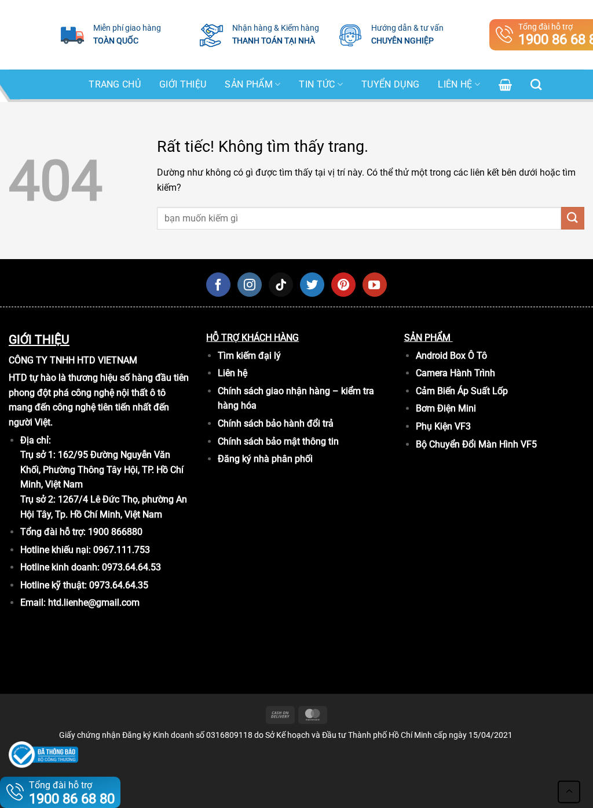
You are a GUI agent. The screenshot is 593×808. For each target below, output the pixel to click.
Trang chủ (115, 84)
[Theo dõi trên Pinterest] (343, 284)
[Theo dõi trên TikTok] (281, 284)
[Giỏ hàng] (505, 84)
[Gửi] (572, 218)
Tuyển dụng (390, 84)
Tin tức (317, 84)
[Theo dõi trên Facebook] (218, 284)
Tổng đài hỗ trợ (72, 793)
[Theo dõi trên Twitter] (312, 284)
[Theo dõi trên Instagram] (249, 284)
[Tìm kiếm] (536, 84)
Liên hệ (455, 84)
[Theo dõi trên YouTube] (375, 284)
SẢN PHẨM (249, 84)
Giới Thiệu (182, 84)
